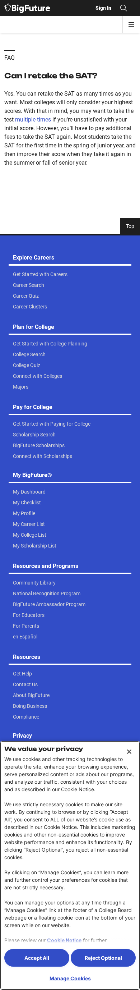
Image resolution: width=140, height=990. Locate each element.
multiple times (33, 119)
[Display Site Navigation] (131, 24)
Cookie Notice (64, 940)
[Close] (129, 752)
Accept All (36, 958)
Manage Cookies (70, 978)
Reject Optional (103, 958)
